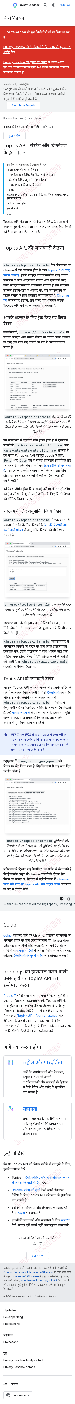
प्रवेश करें (65, 5)
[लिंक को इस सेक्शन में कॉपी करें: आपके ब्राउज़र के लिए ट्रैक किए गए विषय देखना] (16, 323)
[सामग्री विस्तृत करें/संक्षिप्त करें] (44, 164)
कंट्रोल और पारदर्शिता (42, 1062)
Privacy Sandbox (13, 118)
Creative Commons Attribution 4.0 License (28, 1272)
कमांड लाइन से (21, 713)
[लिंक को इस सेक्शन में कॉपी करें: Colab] (20, 925)
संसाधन (65, 1220)
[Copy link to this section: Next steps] (46, 1047)
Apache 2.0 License (27, 1276)
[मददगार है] (45, 127)
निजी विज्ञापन (13, 18)
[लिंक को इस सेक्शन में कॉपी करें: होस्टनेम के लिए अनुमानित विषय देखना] (66, 511)
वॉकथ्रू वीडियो (24, 950)
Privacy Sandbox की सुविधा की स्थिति (25, 62)
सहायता (30, 1108)
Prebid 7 (9, 996)
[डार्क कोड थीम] (61, 898)
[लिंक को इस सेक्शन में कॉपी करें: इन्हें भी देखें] (29, 1153)
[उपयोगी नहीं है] (51, 127)
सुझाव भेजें (14, 136)
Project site (10, 1342)
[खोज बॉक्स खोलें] (45, 5)
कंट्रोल (21, 1213)
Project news (11, 1323)
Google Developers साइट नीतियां (39, 1280)
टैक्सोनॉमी (53, 692)
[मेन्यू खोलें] (6, 5)
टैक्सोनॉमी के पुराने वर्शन (28, 956)
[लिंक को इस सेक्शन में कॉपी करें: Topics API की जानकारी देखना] (7, 254)
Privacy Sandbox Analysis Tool (23, 1360)
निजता (14, 1384)
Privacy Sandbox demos (19, 1367)
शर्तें (5, 1384)
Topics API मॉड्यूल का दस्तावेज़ (38, 1016)
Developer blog (13, 1317)
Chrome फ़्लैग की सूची (26, 1190)
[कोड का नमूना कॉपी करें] (68, 898)
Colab (7, 935)
